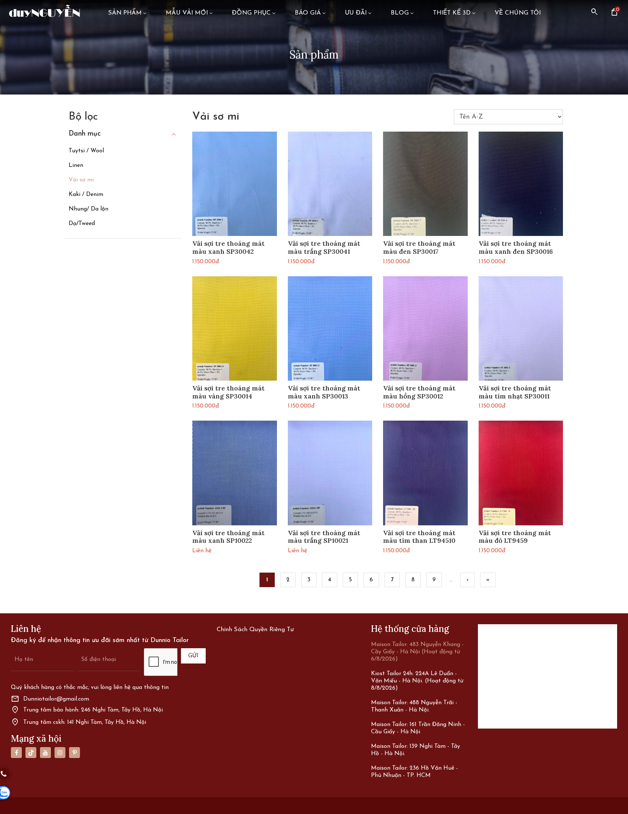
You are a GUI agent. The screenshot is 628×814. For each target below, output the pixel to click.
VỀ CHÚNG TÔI (518, 13)
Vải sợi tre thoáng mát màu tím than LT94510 (419, 537)
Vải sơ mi (81, 180)
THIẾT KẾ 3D (452, 13)
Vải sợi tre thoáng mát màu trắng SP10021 (324, 537)
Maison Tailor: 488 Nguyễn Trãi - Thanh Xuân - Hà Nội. (414, 706)
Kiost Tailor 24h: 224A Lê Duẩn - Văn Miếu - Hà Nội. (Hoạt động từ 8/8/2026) (417, 681)
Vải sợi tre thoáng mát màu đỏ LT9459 (515, 537)
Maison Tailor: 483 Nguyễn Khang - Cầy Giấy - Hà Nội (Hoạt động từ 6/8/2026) (417, 652)
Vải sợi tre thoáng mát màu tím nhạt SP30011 (515, 392)
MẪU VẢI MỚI (187, 13)
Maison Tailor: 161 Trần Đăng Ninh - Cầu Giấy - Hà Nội (418, 728)
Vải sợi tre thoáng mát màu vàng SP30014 (228, 392)
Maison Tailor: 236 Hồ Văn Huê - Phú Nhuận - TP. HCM (414, 771)
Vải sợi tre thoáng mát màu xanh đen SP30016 (516, 247)
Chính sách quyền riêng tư (255, 629)
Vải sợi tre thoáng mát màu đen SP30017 (419, 247)
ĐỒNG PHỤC (251, 13)
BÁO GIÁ (308, 13)
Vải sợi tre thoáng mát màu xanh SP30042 (228, 247)
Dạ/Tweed (82, 223)
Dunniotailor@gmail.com (50, 699)
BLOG (400, 13)
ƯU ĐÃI (356, 13)
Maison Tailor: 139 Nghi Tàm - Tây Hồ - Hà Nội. (415, 750)
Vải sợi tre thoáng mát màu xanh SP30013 (324, 392)
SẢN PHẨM (125, 13)
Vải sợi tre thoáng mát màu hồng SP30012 (419, 392)
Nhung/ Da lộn (88, 209)
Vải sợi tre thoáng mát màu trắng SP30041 (324, 247)
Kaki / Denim (86, 194)
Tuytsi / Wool (86, 151)
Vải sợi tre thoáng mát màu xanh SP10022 (228, 537)
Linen (76, 165)
